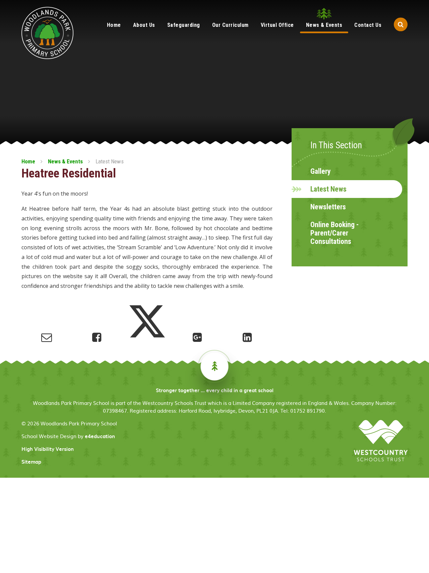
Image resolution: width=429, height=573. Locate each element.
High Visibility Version (47, 449)
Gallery (320, 171)
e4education (100, 436)
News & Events (65, 161)
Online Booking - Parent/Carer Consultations (334, 233)
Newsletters (328, 207)
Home (28, 161)
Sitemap (31, 461)
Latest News (110, 161)
